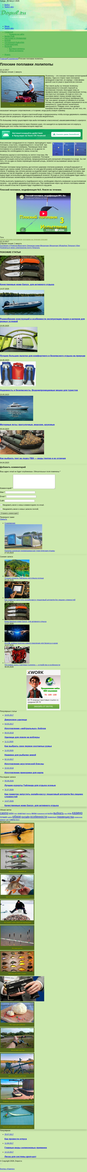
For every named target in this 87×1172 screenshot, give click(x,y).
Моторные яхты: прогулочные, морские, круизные (27, 424)
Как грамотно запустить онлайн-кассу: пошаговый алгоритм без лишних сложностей (40, 600)
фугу (17, 820)
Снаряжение (11, 45)
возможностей (42, 813)
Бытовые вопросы (17, 49)
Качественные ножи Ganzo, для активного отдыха (27, 284)
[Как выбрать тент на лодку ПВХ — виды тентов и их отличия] (22, 454)
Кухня (8, 40)
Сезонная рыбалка (14, 42)
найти (10, 817)
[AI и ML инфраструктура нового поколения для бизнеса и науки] (17, 641)
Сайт (2, 501)
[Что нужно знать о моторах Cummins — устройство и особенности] (17, 663)
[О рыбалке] (14, 22)
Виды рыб (9, 36)
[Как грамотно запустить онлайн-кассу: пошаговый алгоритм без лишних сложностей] (17, 598)
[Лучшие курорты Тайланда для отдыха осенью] (17, 576)
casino (4, 813)
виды (34, 813)
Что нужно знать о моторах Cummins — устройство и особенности (32, 665)
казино (77, 813)
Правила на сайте (16, 34)
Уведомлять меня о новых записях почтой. (21, 509)
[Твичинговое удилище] (17, 1052)
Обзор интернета (16, 51)
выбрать (58, 813)
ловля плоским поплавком (11, 239)
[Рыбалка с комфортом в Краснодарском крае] (17, 1103)
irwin (15, 813)
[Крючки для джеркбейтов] (17, 873)
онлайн (25, 816)
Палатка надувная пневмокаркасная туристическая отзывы (30, 551)
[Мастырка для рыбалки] (17, 1026)
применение (78, 817)
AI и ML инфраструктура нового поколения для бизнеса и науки (31, 643)
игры (70, 813)
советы (12, 819)
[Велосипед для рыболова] (17, 1077)
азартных (22, 813)
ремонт (2, 820)
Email (3, 496)
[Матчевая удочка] (17, 950)
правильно (52, 817)
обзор (16, 816)
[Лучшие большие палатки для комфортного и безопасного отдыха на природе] (18, 351)
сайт (7, 819)
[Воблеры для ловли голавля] (17, 975)
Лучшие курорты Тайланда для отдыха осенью (24, 578)
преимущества (65, 816)
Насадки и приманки (15, 38)
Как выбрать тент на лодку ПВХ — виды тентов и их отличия (33, 458)
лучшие (3, 817)
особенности (38, 816)
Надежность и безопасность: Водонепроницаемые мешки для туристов (39, 390)
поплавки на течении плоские (35, 239)
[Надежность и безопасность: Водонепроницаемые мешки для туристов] (18, 386)
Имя (2, 492)
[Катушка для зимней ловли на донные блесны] (17, 1128)
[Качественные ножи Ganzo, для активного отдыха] (22, 280)
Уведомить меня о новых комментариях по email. (23, 505)
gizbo (11, 813)
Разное (8, 47)
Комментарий (6, 488)
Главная (3, 59)
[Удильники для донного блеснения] (17, 898)
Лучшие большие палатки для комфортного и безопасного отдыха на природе (42, 356)
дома (65, 813)
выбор (50, 813)
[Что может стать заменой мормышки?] (17, 924)
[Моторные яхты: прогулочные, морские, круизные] (16, 420)
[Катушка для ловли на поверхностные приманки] (17, 847)
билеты (28, 813)
